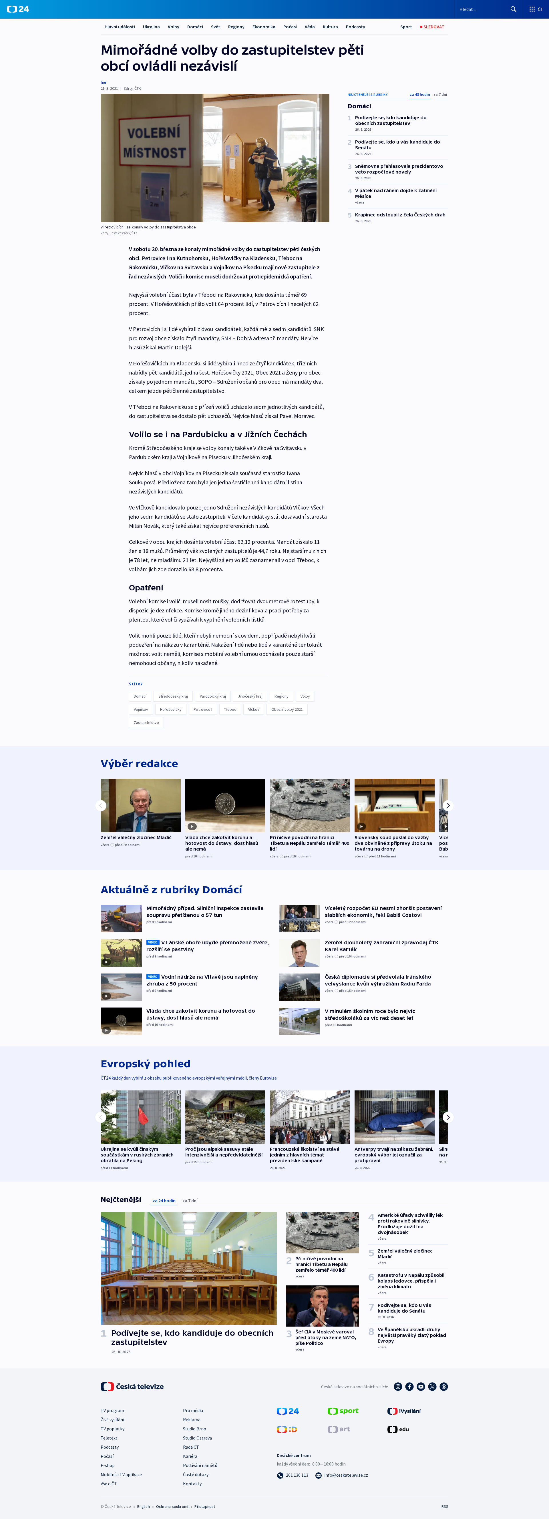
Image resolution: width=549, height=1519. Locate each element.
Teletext (109, 1438)
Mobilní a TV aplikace (121, 1474)
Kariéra (190, 1456)
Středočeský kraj (173, 696)
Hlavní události (120, 26)
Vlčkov (253, 709)
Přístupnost (204, 1506)
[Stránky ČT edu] (398, 1429)
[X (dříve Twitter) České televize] (432, 1386)
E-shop (108, 1465)
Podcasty (355, 26)
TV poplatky (112, 1429)
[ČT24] (18, 9)
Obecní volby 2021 (287, 709)
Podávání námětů (200, 1465)
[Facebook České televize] (409, 1386)
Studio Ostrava (197, 1438)
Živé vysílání (112, 1419)
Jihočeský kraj (250, 696)
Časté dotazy (195, 1474)
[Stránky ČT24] (288, 1411)
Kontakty (192, 1483)
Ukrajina (151, 26)
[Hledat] (513, 9)
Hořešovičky (171, 709)
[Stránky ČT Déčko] (287, 1429)
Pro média (193, 1410)
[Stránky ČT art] (339, 1429)
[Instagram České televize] (398, 1386)
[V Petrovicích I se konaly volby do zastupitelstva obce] (215, 158)
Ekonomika (263, 26)
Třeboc (230, 709)
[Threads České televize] (443, 1386)
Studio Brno (194, 1429)
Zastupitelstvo (146, 722)
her (103, 82)
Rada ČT (191, 1447)
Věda (310, 26)
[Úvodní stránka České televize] (133, 1386)
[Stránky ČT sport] (343, 1411)
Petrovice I (203, 709)
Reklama (191, 1419)
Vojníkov (141, 709)
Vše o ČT (109, 1483)
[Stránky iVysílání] (404, 1411)
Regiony (236, 26)
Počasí (290, 26)
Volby (173, 26)
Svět (215, 26)
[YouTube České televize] (420, 1386)
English (143, 1506)
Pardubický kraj (213, 696)
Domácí (195, 26)
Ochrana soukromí (172, 1506)
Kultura (330, 26)
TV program (112, 1410)
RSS (444, 1506)
